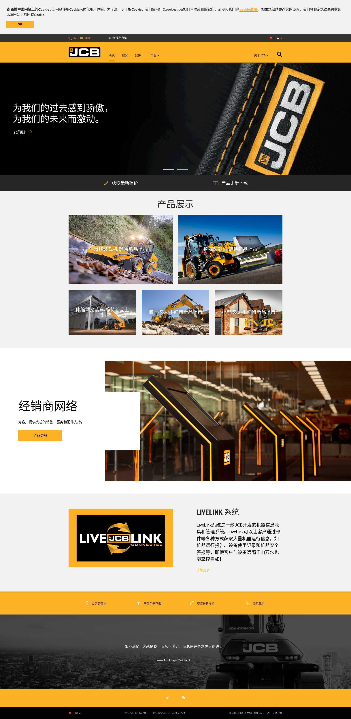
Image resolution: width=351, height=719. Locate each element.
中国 (75, 712)
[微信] (183, 697)
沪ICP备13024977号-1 (136, 713)
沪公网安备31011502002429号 (169, 713)
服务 (125, 55)
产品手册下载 (152, 603)
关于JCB (260, 55)
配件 (138, 55)
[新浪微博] (167, 697)
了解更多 (203, 570)
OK (20, 24)
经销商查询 (98, 603)
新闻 (112, 55)
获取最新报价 (205, 603)
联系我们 (258, 603)
